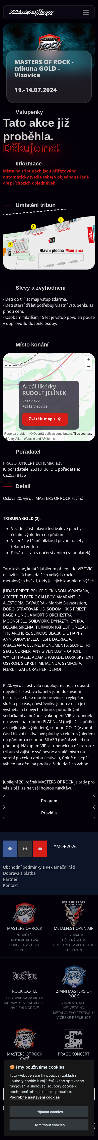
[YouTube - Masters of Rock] (40, 849)
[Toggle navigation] (85, 12)
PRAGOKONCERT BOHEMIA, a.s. (32, 463)
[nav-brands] (31, 12)
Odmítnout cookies (49, 1125)
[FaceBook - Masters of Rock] (10, 849)
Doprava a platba (19, 873)
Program (49, 801)
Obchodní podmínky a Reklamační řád (39, 867)
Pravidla (49, 813)
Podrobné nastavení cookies (35, 1097)
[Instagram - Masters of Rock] (25, 849)
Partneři (11, 879)
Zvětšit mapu (42, 419)
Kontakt (10, 885)
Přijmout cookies (49, 1112)
